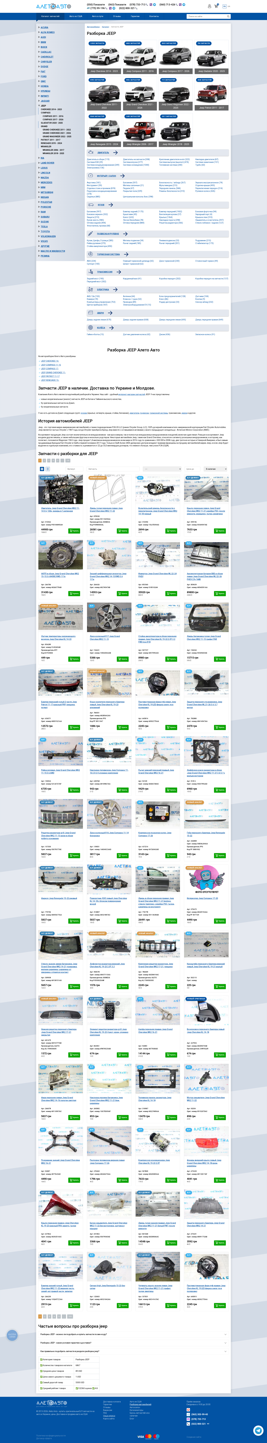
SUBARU (45, 217)
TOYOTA (45, 231)
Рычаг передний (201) (169, 243)
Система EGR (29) (95, 162)
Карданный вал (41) (132, 278)
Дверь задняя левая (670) (99, 320)
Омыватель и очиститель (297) (209, 220)
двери (184, 413)
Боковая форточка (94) (206, 211)
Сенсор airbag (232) (204, 302)
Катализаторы (136, 1410)
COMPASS (45, 113)
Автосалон (135, 1407)
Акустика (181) (94, 182)
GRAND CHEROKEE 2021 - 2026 (57, 133)
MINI (43, 187)
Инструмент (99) (94, 185)
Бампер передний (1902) (170, 211)
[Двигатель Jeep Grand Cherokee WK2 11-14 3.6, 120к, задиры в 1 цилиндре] (60, 489)
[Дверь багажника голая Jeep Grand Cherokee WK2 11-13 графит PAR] (206, 617)
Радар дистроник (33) (169, 302)
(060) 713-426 (168, 4)
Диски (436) (164, 334)
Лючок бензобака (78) (133, 220)
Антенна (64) (129, 296)
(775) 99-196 (97, 8)
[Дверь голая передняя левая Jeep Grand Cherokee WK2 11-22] (109, 489)
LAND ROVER (47, 163)
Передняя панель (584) (170, 188)
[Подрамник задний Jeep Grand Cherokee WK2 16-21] (60, 1141)
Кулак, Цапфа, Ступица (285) (100, 240)
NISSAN (45, 197)
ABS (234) (91, 261)
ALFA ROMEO (48, 32)
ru (224, 6)
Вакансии (107, 1410)
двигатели (134, 413)
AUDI (43, 37)
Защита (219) (93, 217)
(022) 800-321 (127, 8)
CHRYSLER (46, 61)
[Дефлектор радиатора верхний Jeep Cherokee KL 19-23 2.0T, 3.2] (109, 945)
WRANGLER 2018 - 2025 (53, 153)
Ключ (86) (163, 299)
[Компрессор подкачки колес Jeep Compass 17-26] (158, 814)
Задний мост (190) (95, 278)
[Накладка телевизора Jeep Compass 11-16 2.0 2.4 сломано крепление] (109, 751)
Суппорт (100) (93, 264)
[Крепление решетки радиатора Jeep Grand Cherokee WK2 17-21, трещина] (158, 945)
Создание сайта (194, 1437)
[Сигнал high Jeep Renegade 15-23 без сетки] (109, 1266)
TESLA (44, 226)
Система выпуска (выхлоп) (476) (174, 162)
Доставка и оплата (112, 1402)
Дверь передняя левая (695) (172, 320)
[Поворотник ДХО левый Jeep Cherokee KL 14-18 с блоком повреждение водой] (109, 879)
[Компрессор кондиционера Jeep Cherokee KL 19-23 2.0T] (158, 1141)
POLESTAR (46, 202)
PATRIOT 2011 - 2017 (50, 140)
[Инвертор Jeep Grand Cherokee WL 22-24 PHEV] (158, 554)
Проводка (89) (129, 302)
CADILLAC (46, 52)
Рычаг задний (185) (132, 243)
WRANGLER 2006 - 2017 (53, 150)
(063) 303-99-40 (199, 1414)
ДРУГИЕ (45, 246)
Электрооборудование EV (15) (137, 305)
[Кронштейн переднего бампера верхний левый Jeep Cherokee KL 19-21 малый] (206, 945)
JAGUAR (45, 101)
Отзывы (117, 16)
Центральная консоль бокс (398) (138, 197)
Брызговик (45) (130, 214)
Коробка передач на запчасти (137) (211, 278)
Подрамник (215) (203, 240)
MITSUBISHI (47, 192)
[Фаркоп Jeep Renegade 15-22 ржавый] (60, 879)
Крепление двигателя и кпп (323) (174, 159)
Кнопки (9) (200, 299)
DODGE (44, 66)
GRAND (44, 126)
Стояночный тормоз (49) (206, 261)
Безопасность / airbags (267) (172, 182)
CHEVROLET (47, 57)
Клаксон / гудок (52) (132, 299)
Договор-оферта (44, 1438)
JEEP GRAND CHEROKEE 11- (53, 372)
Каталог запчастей (50, 16)
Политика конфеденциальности (51, 1436)
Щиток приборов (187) (97, 305)
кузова (84, 413)
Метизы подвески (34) (133, 240)
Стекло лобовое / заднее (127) (209, 223)
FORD (44, 76)
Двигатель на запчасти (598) (136, 159)
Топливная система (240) (170, 165)
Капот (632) (128, 217)
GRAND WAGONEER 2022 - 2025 (57, 136)
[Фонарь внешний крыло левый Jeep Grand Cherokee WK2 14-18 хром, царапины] (206, 1141)
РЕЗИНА (45, 256)
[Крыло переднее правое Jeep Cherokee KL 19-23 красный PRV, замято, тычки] (60, 1204)
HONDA (45, 86)
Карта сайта (108, 1419)
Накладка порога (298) (169, 220)
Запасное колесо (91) (205, 334)
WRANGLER (46, 146)
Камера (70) (92, 299)
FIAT (43, 71)
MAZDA (45, 177)
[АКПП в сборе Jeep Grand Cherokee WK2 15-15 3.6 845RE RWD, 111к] (60, 554)
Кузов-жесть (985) (95, 220)
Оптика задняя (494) (96, 223)
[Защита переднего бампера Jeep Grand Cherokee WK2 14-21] (206, 1204)
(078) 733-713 (138, 4)
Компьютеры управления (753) (101, 302)
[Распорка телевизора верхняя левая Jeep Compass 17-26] (109, 1141)
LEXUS (44, 168)
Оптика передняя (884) (133, 223)
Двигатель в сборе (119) (98, 159)
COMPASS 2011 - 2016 (53, 116)
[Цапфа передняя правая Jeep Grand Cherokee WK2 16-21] (158, 1010)
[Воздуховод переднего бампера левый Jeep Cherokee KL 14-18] (206, 1010)
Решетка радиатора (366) (171, 223)
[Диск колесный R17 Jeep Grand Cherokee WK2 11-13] (109, 617)
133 (68, 460)
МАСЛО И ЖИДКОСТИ (53, 251)
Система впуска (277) (133, 162)
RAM (43, 212)
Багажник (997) (94, 211)
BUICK (44, 47)
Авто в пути (97, 16)
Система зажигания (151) (207, 162)
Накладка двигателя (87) (206, 159)
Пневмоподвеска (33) (169, 240)
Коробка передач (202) (170, 278)
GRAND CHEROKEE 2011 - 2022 (57, 130)
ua (229, 6)
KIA (42, 158)
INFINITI (45, 96)
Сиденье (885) (93, 197)
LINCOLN (45, 172)
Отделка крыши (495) (205, 185)
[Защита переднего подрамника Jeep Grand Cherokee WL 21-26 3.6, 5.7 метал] (206, 683)
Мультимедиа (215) (168, 185)
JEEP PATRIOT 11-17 (50, 376)
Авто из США (75, 16)
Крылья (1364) (166, 217)
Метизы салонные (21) (133, 185)
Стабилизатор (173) (204, 243)
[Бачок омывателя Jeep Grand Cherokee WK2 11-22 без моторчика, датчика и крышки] (109, 1204)
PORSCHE (46, 207)
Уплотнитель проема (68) (98, 226)
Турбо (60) (200, 165)
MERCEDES (46, 182)
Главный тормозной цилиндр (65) (138, 261)
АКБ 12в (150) (93, 296)
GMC (43, 81)
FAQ (105, 1413)
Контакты (154, 16)
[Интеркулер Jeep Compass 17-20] (206, 879)
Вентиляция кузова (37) (170, 214)
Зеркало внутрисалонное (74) (209, 182)
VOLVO (44, 241)
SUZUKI (45, 221)
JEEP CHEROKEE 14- (50, 361)
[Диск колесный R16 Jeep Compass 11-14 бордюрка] (109, 814)
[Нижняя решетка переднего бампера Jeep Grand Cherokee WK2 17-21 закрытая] (60, 1010)
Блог (132, 1419)
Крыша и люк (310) (203, 217)
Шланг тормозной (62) (133, 264)
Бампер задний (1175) (133, 211)
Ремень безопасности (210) (172, 191)
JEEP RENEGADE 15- (50, 380)
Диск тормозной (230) (169, 261)
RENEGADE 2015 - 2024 (51, 143)
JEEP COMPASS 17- (50, 369)
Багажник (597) (130, 182)
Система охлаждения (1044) (136, 165)
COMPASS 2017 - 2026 (53, 119)
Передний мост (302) (96, 281)
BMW (43, 42)
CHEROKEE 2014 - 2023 (51, 109)
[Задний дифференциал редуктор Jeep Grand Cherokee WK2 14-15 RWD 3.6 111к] (109, 554)
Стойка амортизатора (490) (99, 246)
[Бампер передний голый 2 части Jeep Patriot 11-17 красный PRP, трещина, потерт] (60, 683)
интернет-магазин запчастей (131, 394)
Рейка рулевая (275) (96, 243)
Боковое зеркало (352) (97, 214)
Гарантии (135, 16)
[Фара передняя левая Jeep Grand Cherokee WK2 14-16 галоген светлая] (60, 1078)
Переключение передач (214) (209, 188)
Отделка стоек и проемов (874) (101, 188)
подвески (144, 413)
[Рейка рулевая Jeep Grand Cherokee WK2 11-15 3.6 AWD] (60, 751)
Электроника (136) (95, 168)
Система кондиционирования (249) (103, 165)
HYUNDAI (45, 91)
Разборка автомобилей (140, 1404)
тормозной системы (159, 413)
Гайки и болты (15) (95, 334)
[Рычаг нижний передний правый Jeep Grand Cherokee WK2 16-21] (158, 751)
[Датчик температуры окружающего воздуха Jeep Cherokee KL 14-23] (60, 617)
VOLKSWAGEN (48, 236)
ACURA (44, 27)
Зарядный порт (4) (203, 214)
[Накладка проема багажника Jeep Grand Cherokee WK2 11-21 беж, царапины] (109, 1078)
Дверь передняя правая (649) (209, 320)
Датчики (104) (202, 296)
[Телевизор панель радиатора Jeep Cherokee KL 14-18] (158, 1078)
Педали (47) (128, 188)
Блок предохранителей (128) (172, 296)
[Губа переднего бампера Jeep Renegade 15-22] (206, 814)
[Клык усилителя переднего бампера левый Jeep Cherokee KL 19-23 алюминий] (109, 683)
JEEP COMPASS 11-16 (51, 365)
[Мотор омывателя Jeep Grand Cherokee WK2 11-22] (206, 1078)
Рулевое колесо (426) (205, 191)
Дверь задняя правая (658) (136, 320)
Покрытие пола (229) (132, 191)
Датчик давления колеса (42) (136, 334)
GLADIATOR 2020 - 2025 (52, 123)
